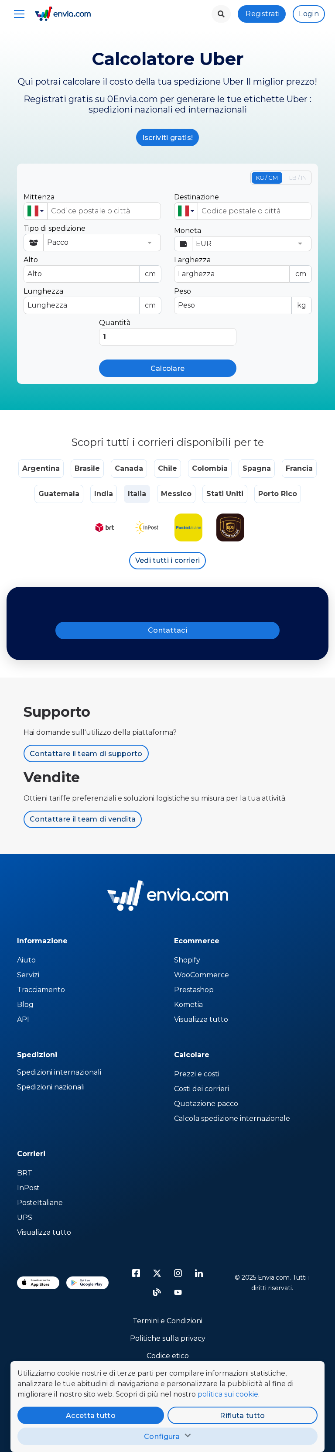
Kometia (188, 1004)
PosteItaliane (40, 1203)
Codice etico (168, 1356)
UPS (24, 1217)
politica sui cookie (228, 1394)
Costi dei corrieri (201, 1089)
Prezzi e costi (196, 1074)
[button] (36, 211)
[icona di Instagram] (178, 1273)
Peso (240, 298)
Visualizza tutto (201, 1019)
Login (309, 14)
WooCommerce (201, 975)
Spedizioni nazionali (51, 1087)
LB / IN (298, 177)
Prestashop (194, 990)
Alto (90, 267)
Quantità (114, 322)
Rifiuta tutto (242, 1415)
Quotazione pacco (206, 1103)
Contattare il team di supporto (86, 754)
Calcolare (167, 368)
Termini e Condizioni (167, 1321)
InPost (28, 1188)
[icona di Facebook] (136, 1273)
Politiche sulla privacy (167, 1338)
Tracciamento (41, 990)
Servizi (28, 975)
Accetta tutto (91, 1415)
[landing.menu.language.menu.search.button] (221, 14)
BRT (24, 1173)
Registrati (263, 14)
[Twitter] (157, 1273)
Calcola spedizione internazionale (232, 1118)
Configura (162, 1436)
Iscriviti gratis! (167, 138)
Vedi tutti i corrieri (167, 560)
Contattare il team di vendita (83, 819)
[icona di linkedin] (199, 1273)
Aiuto (26, 960)
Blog (25, 1004)
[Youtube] (178, 1292)
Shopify (187, 960)
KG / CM (267, 177)
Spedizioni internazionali (59, 1072)
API (23, 1019)
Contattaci (167, 630)
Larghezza (240, 267)
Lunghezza (90, 298)
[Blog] (157, 1292)
